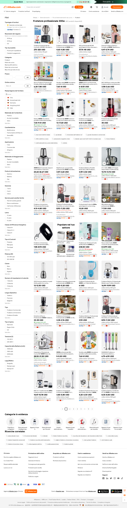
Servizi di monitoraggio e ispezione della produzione (38, 472)
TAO (78, 499)
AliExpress (37, 499)
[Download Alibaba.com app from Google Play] (117, 491)
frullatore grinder (68, 444)
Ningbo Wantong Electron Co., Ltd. (66, 53)
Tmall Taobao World (54, 499)
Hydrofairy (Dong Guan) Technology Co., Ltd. (111, 324)
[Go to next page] (92, 409)
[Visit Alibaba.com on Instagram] (115, 478)
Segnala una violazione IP (85, 471)
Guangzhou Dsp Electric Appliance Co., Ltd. (88, 56)
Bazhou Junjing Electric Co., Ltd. (88, 176)
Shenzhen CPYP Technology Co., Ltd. (88, 92)
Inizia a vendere (106, 460)
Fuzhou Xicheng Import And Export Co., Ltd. (88, 254)
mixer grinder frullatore (90, 440)
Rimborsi (80, 467)
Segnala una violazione (84, 475)
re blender (45, 436)
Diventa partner (106, 471)
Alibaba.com (92, 491)
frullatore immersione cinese (15, 444)
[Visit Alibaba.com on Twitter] (111, 478)
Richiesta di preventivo (59, 460)
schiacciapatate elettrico (35, 444)
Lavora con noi (8, 467)
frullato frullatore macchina (60, 436)
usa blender (59, 134)
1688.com (44, 499)
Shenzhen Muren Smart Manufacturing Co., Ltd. (43, 364)
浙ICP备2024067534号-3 (111, 505)
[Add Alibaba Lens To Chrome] (31, 491)
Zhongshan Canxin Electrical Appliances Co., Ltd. (111, 53)
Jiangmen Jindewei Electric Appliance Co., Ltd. (66, 216)
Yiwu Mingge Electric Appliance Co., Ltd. (43, 128)
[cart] (97, 7)
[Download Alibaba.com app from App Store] (103, 491)
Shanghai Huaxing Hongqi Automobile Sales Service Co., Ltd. (43, 325)
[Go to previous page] (62, 409)
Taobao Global (71, 499)
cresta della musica (113, 436)
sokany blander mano (13, 436)
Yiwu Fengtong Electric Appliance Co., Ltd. (66, 176)
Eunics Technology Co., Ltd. (109, 252)
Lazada (64, 499)
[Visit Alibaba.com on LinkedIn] (107, 478)
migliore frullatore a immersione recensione (67, 440)
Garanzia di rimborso (34, 460)
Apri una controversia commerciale (88, 464)
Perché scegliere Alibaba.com (12, 457)
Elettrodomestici (45, 17)
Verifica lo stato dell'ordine (110, 464)
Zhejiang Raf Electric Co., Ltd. (110, 90)
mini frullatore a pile (107, 440)
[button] (72, 7)
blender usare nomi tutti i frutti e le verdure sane (88, 139)
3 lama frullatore (110, 139)
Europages (90, 499)
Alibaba (35, 17)
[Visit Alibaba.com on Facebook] (103, 478)
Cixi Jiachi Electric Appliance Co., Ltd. (43, 90)
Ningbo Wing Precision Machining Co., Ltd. (43, 177)
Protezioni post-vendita (35, 467)
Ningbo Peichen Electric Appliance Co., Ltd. (111, 126)
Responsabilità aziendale (11, 464)
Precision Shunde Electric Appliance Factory (111, 212)
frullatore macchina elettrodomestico (40, 440)
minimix (65, 143)
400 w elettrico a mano (42, 139)
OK (28, 77)
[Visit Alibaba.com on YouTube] (118, 478)
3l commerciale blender (30, 436)
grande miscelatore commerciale (96, 134)
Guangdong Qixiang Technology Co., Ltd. (111, 289)
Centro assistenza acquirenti (86, 457)
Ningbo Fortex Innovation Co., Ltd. (66, 324)
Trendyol (83, 499)
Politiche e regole (33, 476)
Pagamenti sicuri (33, 457)
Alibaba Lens (13, 491)
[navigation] (18, 213)
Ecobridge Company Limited (87, 324)
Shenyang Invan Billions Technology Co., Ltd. (111, 177)
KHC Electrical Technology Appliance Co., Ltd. (43, 56)
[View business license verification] (80, 505)
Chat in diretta (82, 460)
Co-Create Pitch (8, 460)
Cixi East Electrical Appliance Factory (66, 126)
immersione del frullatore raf (74, 134)
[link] (124, 490)
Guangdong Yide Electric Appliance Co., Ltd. (88, 212)
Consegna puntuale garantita (36, 464)
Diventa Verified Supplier (109, 467)
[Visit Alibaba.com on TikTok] (122, 478)
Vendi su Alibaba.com (108, 457)
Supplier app (60, 491)
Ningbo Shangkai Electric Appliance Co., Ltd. (88, 126)
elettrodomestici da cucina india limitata (47, 143)
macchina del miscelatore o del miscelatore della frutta (87, 436)
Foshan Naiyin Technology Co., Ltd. (43, 289)
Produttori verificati (58, 457)
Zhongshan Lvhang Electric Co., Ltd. (66, 289)
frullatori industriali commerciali (16, 440)
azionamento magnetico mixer (62, 139)
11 (88, 409)
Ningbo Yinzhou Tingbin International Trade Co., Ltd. (66, 92)
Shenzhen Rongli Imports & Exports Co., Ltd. (88, 289)
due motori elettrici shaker (43, 134)
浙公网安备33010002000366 (94, 505)
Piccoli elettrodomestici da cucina (62, 17)
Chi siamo (7, 453)
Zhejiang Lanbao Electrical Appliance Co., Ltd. (43, 251)
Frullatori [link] (77, 17)
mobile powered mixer (53, 444)
